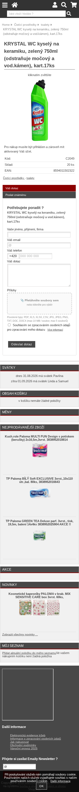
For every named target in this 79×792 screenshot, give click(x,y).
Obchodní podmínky (23, 745)
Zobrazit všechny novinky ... (20, 634)
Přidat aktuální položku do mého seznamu (29, 653)
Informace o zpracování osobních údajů (35, 738)
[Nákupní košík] (74, 6)
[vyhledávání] (64, 6)
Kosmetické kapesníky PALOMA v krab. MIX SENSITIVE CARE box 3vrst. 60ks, (39, 595)
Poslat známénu (15, 195)
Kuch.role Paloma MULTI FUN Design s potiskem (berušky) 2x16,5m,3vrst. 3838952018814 (39, 438)
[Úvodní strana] (15, 6)
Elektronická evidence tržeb (27, 735)
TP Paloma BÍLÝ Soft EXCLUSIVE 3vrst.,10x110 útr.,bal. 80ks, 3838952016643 (39, 480)
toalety (30, 178)
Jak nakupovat (19, 741)
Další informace (60, 781)
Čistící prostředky (14, 178)
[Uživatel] (54, 6)
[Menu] (5, 5)
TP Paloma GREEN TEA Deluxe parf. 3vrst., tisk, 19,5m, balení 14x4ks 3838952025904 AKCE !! (39, 522)
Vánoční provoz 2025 (23, 748)
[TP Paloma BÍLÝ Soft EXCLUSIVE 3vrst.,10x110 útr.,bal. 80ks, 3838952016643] (39, 497)
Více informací (55, 329)
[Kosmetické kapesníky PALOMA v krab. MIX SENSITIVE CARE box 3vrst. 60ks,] (39, 612)
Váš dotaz (11, 188)
